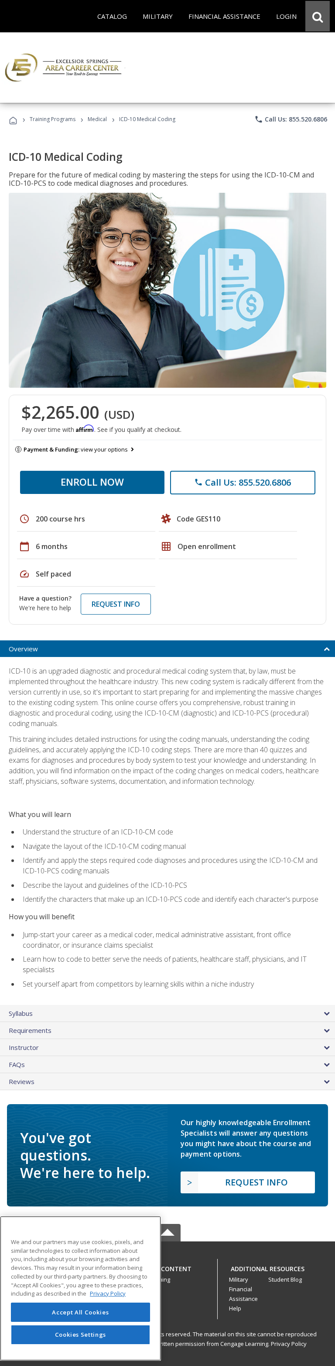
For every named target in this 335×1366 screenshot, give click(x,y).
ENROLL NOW (92, 481)
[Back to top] (167, 1266)
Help (235, 1308)
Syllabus (21, 1013)
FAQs (17, 1064)
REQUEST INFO (116, 604)
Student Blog (285, 1279)
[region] (80, 1288)
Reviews (21, 1081)
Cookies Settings (80, 1334)
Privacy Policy (289, 1344)
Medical (97, 119)
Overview (23, 648)
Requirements (30, 1030)
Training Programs (52, 119)
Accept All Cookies (80, 1312)
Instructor (24, 1047)
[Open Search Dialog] (317, 16)
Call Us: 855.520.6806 (290, 119)
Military (238, 1279)
